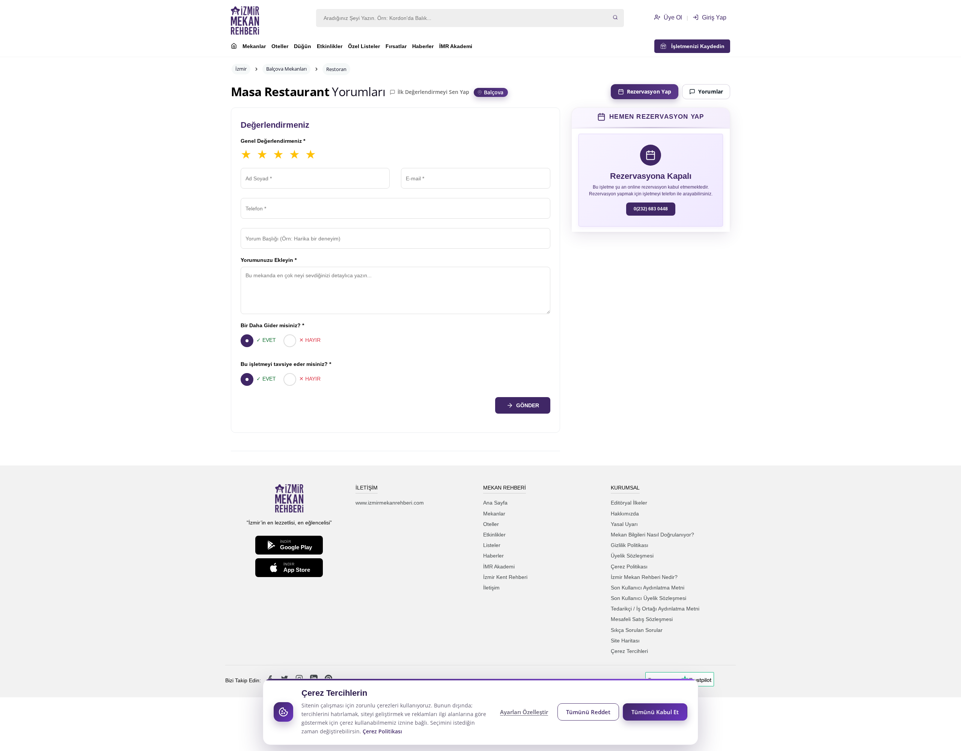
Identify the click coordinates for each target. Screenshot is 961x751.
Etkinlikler (329, 46)
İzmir (241, 68)
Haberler (423, 46)
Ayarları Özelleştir (524, 712)
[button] (650, 117)
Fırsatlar (396, 46)
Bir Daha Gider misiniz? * (272, 325)
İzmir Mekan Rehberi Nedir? (644, 577)
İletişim (491, 588)
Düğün (302, 46)
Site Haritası (625, 641)
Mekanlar (254, 46)
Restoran (336, 69)
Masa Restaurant (280, 92)
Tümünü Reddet (588, 712)
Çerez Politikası (629, 567)
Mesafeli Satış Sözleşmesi (642, 619)
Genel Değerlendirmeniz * (273, 141)
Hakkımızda (625, 514)
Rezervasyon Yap (649, 91)
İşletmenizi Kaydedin (696, 46)
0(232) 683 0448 (651, 209)
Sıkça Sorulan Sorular (637, 630)
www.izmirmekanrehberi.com (389, 503)
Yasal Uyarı (624, 524)
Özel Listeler (364, 46)
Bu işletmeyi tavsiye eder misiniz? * (286, 364)
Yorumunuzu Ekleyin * (269, 260)
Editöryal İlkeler (629, 503)
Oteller (279, 46)
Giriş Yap (713, 17)
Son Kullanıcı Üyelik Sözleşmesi (648, 598)
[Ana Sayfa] (234, 47)
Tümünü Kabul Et (655, 712)
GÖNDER (527, 405)
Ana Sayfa (495, 503)
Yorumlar (710, 91)
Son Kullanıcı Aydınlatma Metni (647, 588)
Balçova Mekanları (286, 68)
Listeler (491, 545)
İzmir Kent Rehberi (505, 577)
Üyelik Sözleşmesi (632, 556)
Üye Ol (672, 17)
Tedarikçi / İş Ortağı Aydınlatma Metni (655, 609)
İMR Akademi (455, 46)
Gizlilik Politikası (629, 545)
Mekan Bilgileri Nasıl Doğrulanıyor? (652, 535)
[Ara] (615, 18)
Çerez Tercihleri (629, 651)
